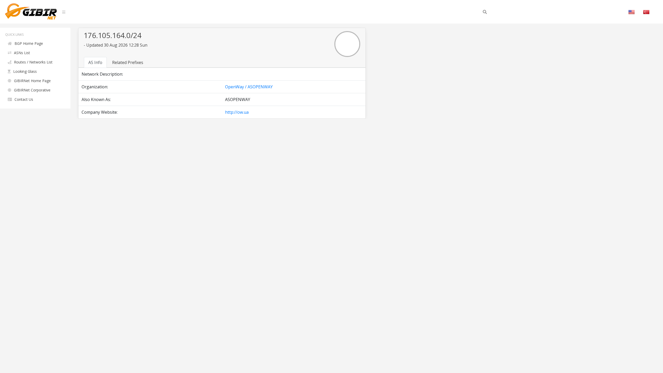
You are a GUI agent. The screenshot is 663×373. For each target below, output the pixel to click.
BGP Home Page (29, 43)
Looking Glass (25, 71)
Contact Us (24, 99)
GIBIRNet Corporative (32, 90)
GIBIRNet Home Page (32, 80)
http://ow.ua (237, 112)
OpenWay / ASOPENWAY (249, 87)
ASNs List (22, 52)
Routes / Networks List (33, 62)
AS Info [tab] (95, 62)
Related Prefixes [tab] (127, 62)
